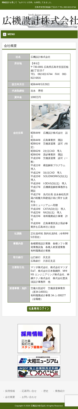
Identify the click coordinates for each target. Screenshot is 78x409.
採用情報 (10, 391)
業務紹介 (60, 391)
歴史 (45, 391)
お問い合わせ (29, 397)
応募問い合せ (29, 391)
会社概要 (10, 397)
